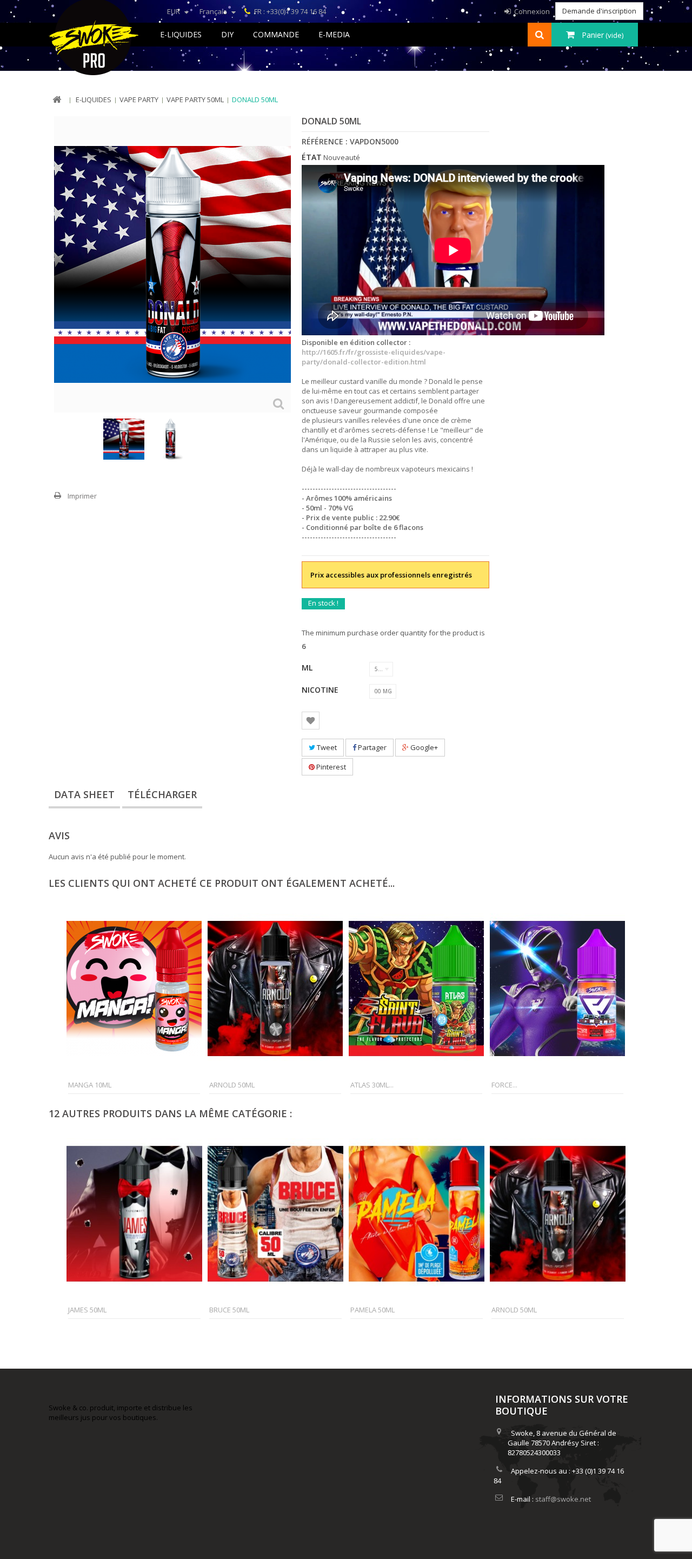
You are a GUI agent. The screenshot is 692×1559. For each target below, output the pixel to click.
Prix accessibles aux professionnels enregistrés (391, 575)
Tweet (326, 747)
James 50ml (87, 1310)
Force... (504, 1085)
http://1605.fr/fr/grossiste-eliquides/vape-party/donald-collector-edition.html (373, 357)
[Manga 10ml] (134, 988)
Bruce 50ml (229, 1310)
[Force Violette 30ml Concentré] (557, 988)
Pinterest (330, 767)
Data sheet (84, 794)
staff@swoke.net (563, 1499)
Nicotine (321, 690)
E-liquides (181, 34)
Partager (371, 747)
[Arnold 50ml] (275, 988)
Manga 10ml (89, 1085)
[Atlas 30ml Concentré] (416, 988)
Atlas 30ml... (372, 1085)
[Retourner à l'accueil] (56, 100)
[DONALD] (124, 439)
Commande (276, 34)
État (312, 157)
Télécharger (162, 794)
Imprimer (82, 496)
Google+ (423, 747)
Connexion (531, 11)
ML (308, 667)
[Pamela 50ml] (416, 1214)
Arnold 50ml (232, 1085)
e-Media (334, 34)
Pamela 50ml (372, 1310)
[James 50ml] (134, 1214)
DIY (227, 34)
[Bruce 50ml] (275, 1214)
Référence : (325, 142)
